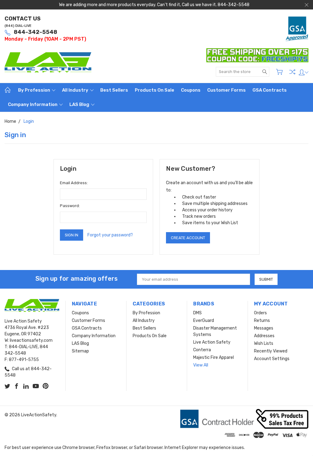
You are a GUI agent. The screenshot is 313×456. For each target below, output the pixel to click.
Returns (262, 320)
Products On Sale (154, 90)
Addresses (264, 335)
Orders (260, 313)
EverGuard (203, 320)
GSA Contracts (269, 90)
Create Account (188, 237)
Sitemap (80, 351)
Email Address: (74, 183)
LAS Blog (79, 104)
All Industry (75, 90)
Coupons (191, 90)
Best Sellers (114, 90)
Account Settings (271, 358)
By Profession (34, 90)
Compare (292, 71)
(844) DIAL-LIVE (18, 26)
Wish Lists (263, 343)
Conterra (202, 349)
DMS (197, 313)
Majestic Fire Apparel (213, 357)
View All (200, 365)
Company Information (33, 104)
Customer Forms (226, 90)
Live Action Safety (211, 342)
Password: (70, 205)
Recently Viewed (270, 351)
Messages (263, 328)
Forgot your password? (110, 235)
